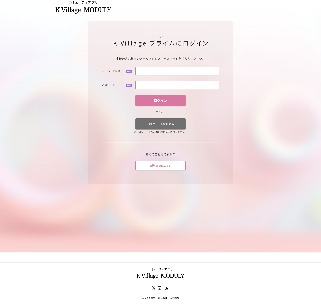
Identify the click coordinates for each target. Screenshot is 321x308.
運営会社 (162, 297)
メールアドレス (111, 71)
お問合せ (174, 297)
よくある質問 (148, 297)
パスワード (108, 85)
